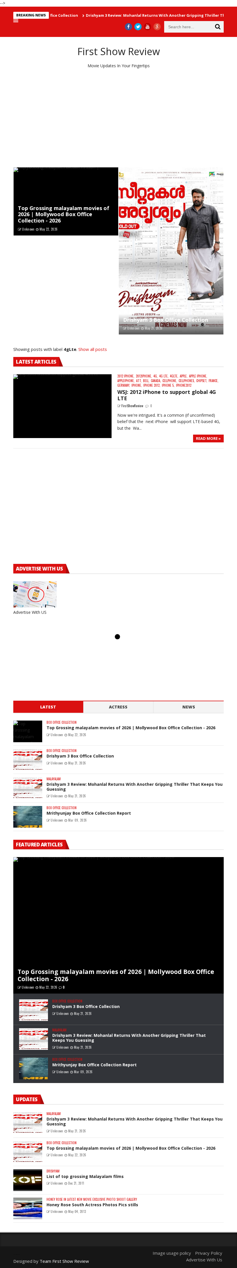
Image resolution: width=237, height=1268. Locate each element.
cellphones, (187, 381)
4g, (155, 376)
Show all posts (92, 349)
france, (214, 381)
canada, (156, 381)
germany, (123, 385)
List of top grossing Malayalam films (85, 1176)
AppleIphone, (126, 381)
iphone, (137, 385)
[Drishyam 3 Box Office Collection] (171, 250)
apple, (184, 376)
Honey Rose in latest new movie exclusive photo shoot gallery (92, 1199)
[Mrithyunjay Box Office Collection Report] (27, 817)
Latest (48, 707)
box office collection (62, 722)
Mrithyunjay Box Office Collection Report (89, 813)
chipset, (201, 381)
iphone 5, (168, 385)
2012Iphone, (144, 376)
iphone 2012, (151, 385)
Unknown (28, 229)
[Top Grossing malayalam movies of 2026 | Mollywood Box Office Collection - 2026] (66, 201)
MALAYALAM (54, 779)
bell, (146, 381)
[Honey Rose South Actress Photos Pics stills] (27, 1208)
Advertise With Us (204, 1260)
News (188, 707)
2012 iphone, (125, 376)
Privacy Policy (208, 1253)
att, (139, 381)
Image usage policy (172, 1253)
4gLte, (174, 376)
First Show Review (118, 51)
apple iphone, (198, 376)
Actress (118, 707)
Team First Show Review (64, 1261)
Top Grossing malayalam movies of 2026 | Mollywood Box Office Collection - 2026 (63, 214)
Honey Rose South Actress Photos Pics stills (92, 1204)
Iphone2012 (183, 385)
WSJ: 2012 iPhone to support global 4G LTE (166, 395)
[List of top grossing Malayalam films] (27, 1180)
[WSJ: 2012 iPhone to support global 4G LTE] (62, 406)
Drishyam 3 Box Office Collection (165, 319)
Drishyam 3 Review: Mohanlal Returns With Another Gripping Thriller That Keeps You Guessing (135, 786)
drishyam (53, 1171)
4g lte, (164, 376)
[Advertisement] (118, 118)
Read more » (208, 438)
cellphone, (169, 381)
